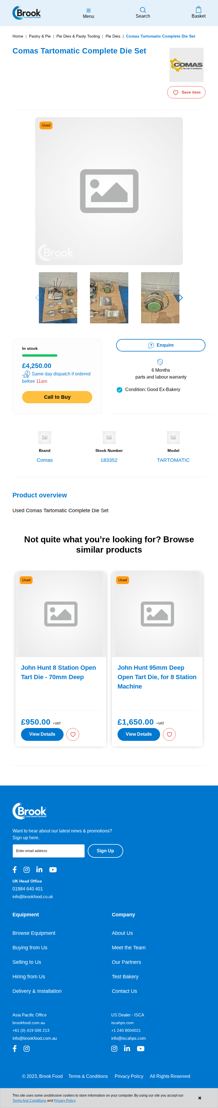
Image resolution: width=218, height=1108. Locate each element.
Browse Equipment (33, 933)
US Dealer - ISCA (127, 1014)
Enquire (165, 345)
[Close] (200, 1098)
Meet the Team (129, 947)
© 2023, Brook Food (42, 1076)
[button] (181, 298)
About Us (122, 933)
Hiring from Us (28, 976)
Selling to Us (26, 962)
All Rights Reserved (170, 1076)
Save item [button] (191, 92)
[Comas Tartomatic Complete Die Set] (58, 297)
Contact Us (124, 991)
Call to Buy (57, 397)
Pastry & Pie (40, 36)
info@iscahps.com (128, 1038)
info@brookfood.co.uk (32, 896)
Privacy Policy (129, 1076)
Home (17, 36)
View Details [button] (42, 734)
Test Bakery (125, 976)
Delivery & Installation (37, 991)
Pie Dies (113, 36)
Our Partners (126, 962)
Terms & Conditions (88, 1076)
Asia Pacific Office (29, 1014)
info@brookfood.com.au (34, 1038)
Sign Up (105, 850)
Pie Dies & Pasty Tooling (78, 36)
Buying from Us (29, 947)
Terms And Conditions (29, 1101)
